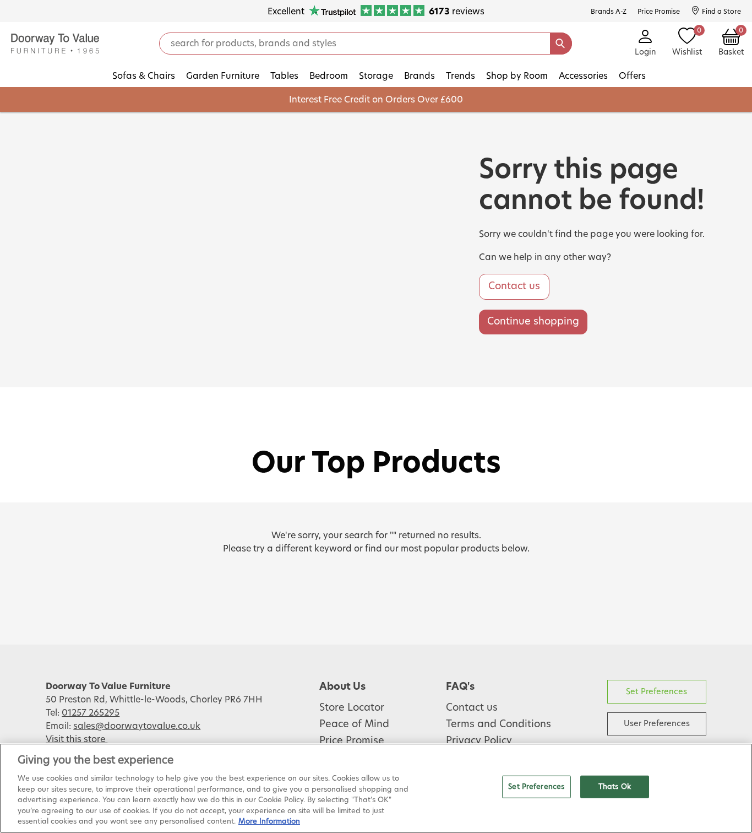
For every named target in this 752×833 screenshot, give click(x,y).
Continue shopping (533, 322)
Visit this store (76, 739)
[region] (376, 788)
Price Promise (351, 741)
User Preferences (657, 724)
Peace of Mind (354, 724)
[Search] (561, 44)
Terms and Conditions (498, 724)
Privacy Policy (479, 741)
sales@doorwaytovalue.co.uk (136, 726)
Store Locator (351, 708)
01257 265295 (90, 712)
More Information (269, 821)
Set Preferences (656, 692)
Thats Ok (614, 786)
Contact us (514, 286)
